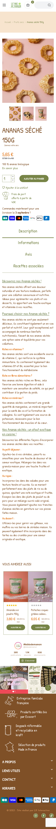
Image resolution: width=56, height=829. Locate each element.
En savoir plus (10, 168)
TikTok (51, 815)
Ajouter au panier (34, 178)
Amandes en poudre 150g (12, 612)
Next (43, 71)
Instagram (35, 815)
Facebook (43, 815)
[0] (27, 5)
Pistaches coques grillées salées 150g (39, 612)
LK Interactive (42, 810)
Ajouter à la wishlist (17, 188)
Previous (12, 71)
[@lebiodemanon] (18, 646)
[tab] (28, 233)
